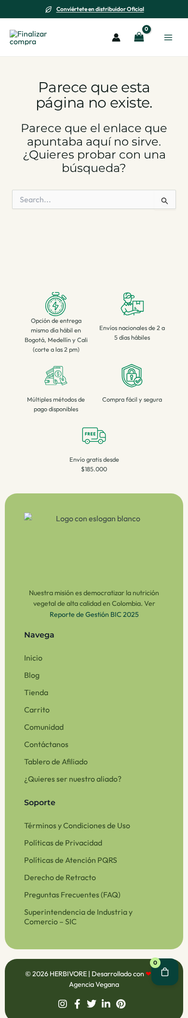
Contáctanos (46, 744)
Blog (32, 675)
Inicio (33, 657)
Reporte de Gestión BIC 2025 (94, 614)
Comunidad (44, 727)
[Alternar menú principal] (168, 37)
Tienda (36, 692)
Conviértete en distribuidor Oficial (100, 8)
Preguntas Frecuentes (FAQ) (72, 894)
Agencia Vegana (94, 984)
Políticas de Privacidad (63, 842)
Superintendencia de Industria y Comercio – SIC (78, 916)
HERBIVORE (69, 973)
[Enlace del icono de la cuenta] (116, 37)
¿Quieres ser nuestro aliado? (72, 779)
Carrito (37, 709)
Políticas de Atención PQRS (70, 860)
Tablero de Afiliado (56, 761)
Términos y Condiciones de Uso (77, 825)
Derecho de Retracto (60, 877)
